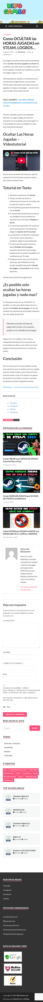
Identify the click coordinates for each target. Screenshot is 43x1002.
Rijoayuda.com (9, 921)
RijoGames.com (22, 995)
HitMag (26, 999)
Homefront (27, 773)
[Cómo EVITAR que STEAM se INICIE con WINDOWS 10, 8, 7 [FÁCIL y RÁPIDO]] (21, 518)
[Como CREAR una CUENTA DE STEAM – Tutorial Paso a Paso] (21, 445)
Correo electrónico (13, 663)
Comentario (9, 621)
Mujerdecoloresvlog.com (13, 934)
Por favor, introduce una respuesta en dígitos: (20, 699)
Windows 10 (8, 780)
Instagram (14, 406)
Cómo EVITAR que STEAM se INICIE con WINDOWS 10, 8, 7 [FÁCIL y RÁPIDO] (21, 532)
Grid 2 (18, 773)
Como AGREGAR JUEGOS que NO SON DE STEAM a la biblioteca (20, 497)
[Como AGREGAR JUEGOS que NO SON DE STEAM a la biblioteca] (21, 482)
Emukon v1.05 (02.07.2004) (24, 851)
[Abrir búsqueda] (37, 26)
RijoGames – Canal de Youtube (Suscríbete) (20, 387)
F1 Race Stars (9, 773)
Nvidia (35, 773)
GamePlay (8, 747)
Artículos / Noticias (12, 743)
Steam (16, 420)
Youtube (13, 403)
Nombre (7, 652)
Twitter (13, 409)
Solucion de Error (10, 777)
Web (5, 674)
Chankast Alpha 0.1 (21, 796)
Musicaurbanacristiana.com (14, 929)
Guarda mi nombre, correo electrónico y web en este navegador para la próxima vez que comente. (21, 690)
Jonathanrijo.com (10, 917)
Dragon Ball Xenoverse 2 (18, 770)
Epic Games (34, 770)
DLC (5, 770)
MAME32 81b (18, 810)
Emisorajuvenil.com (11, 925)
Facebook (14, 412)
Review (7, 751)
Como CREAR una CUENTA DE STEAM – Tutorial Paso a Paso (21, 460)
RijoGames (22, 52)
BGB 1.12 (17, 837)
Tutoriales (7, 34)
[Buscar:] (21, 728)
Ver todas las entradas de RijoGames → (28, 588)
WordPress (17, 999)
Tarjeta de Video (31, 777)
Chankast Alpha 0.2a (21, 823)
